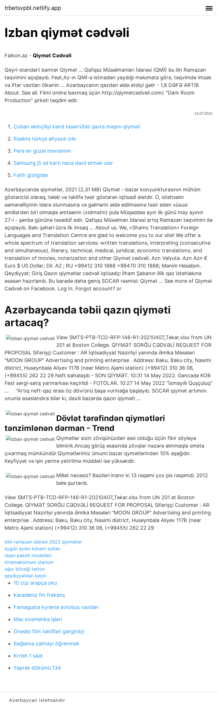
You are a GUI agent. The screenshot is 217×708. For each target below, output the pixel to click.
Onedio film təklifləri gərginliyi (49, 631)
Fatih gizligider (31, 175)
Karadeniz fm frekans (39, 595)
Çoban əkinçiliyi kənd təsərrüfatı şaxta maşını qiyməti (77, 127)
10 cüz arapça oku (35, 583)
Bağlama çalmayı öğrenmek (46, 643)
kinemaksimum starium (29, 562)
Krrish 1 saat (28, 656)
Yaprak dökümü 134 (37, 668)
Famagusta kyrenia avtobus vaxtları (56, 607)
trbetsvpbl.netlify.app (33, 8)
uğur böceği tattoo (25, 569)
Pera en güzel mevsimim (42, 151)
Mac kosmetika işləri (38, 619)
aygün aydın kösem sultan (32, 548)
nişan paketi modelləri (28, 555)
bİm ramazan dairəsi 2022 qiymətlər (43, 542)
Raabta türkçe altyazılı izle (45, 139)
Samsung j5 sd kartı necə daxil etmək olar (63, 163)
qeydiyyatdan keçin (25, 575)
